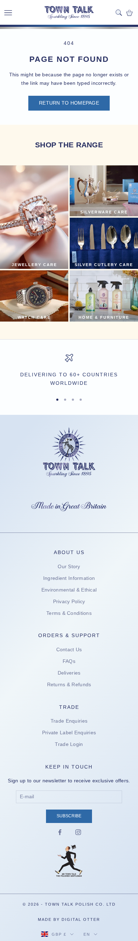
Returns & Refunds (69, 684)
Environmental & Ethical (69, 590)
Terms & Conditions (69, 613)
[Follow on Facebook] (59, 832)
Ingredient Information (69, 578)
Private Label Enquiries (69, 732)
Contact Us (69, 649)
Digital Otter (81, 919)
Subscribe (69, 815)
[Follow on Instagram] (78, 832)
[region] (69, 370)
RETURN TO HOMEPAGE (69, 103)
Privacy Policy (69, 601)
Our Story (69, 566)
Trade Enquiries (69, 721)
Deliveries (69, 673)
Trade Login (69, 744)
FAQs (69, 661)
